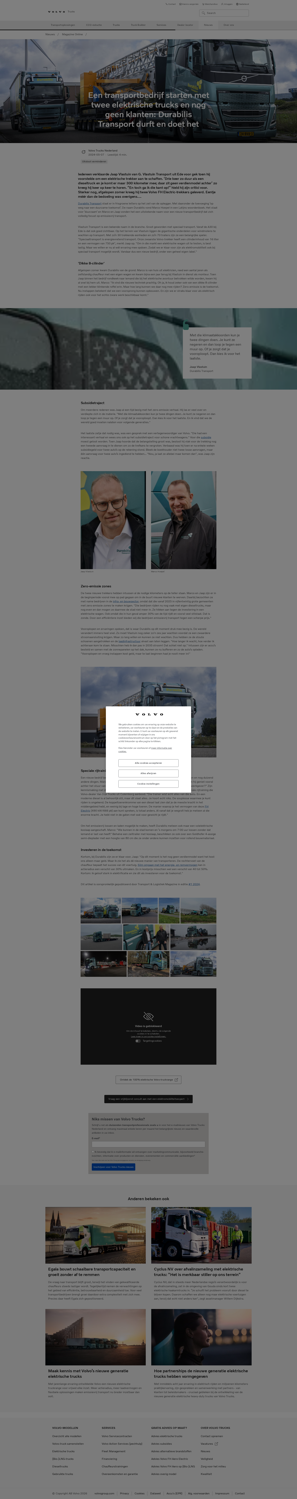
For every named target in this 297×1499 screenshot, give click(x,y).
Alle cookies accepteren (148, 763)
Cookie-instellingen (148, 783)
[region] (148, 749)
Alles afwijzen (148, 773)
